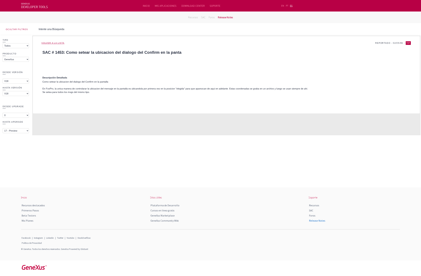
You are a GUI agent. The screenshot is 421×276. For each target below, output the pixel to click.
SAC (203, 17)
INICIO (146, 5)
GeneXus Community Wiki (164, 220)
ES (291, 5)
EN (282, 5)
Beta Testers (29, 215)
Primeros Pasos (30, 210)
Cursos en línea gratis (162, 210)
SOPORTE (215, 5)
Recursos (193, 17)
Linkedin (50, 238)
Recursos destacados (33, 205)
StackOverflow (84, 238)
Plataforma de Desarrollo (164, 205)
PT (287, 5)
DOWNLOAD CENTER (193, 5)
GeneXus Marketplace (162, 215)
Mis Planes (27, 220)
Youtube (70, 238)
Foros (212, 17)
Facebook (26, 238)
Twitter (60, 238)
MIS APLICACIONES (165, 5)
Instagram (38, 238)
